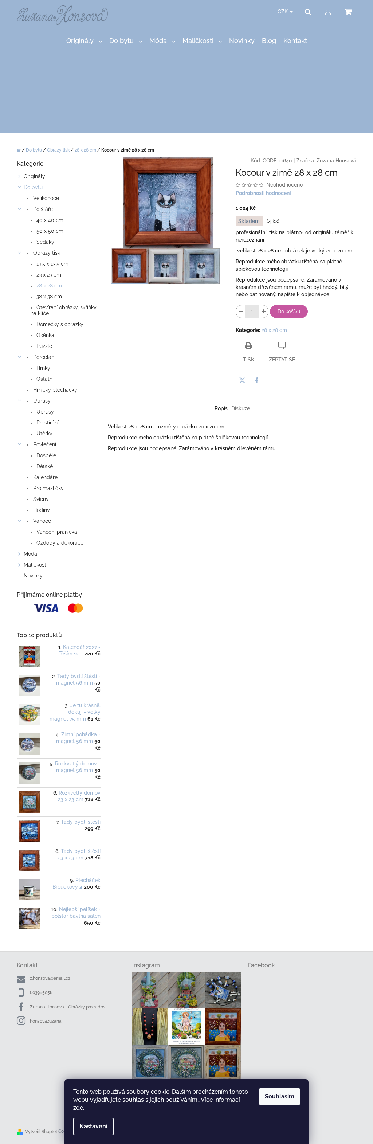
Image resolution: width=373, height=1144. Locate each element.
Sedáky (44, 242)
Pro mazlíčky (48, 488)
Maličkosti (35, 565)
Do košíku (289, 311)
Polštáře (42, 209)
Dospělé (45, 455)
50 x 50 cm (49, 231)
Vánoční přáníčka (56, 532)
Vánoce (41, 521)
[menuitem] (84, 41)
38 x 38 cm (48, 296)
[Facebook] (256, 380)
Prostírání (47, 423)
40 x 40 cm (49, 220)
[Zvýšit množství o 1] (263, 311)
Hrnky (42, 368)
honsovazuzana (46, 1021)
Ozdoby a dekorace (59, 543)
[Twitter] (242, 380)
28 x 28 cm (48, 286)
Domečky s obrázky (59, 324)
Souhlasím (279, 1096)
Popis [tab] (221, 408)
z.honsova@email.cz (50, 978)
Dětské (44, 466)
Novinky (33, 576)
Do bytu (33, 187)
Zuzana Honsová (336, 161)
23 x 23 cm (48, 275)
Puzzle (43, 346)
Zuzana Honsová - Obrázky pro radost (68, 1007)
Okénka (44, 335)
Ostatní (44, 379)
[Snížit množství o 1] (240, 311)
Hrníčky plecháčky (54, 390)
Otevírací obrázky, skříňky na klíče (64, 310)
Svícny (40, 499)
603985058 (41, 992)
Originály (34, 176)
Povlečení (44, 444)
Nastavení (93, 1126)
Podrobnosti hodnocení (263, 193)
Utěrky (43, 433)
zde (78, 1107)
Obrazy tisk (46, 253)
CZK (283, 12)
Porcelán (43, 357)
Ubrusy (41, 401)
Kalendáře (45, 477)
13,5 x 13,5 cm (51, 264)
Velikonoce (45, 198)
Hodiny (41, 510)
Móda (30, 554)
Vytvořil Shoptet (41, 1131)
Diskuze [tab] (240, 408)
